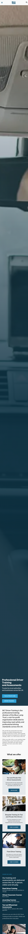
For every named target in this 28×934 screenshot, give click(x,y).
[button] (2, 2)
